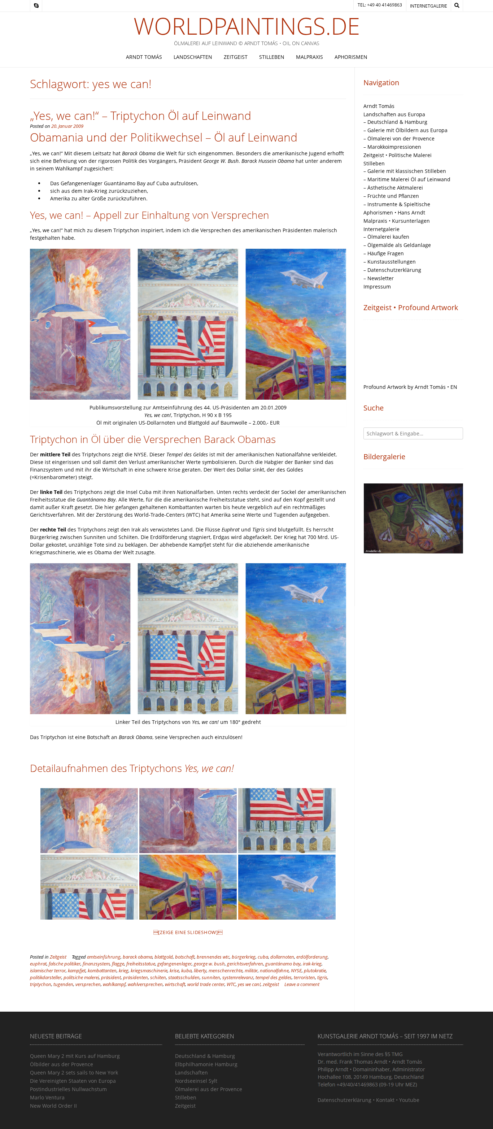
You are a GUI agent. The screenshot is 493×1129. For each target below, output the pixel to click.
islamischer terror (48, 971)
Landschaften (193, 56)
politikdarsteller (45, 977)
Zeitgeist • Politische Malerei (397, 155)
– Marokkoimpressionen (392, 146)
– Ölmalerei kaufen (386, 236)
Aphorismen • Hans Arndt (394, 212)
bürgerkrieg (244, 957)
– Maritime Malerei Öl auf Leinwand (406, 179)
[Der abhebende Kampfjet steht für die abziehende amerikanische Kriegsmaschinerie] (287, 887)
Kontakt (385, 1100)
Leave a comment (301, 984)
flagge (118, 964)
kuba (186, 971)
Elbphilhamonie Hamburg (206, 1064)
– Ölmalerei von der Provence (399, 138)
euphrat (38, 964)
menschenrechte (226, 971)
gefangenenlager (174, 964)
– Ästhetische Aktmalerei (393, 187)
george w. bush (209, 964)
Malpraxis (309, 56)
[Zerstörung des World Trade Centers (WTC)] (89, 820)
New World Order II (53, 1105)
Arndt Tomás (144, 56)
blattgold (163, 957)
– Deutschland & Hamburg (395, 121)
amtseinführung (104, 957)
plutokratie (315, 971)
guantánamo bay (283, 964)
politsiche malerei (81, 977)
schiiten (158, 977)
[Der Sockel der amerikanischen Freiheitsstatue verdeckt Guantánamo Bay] (188, 820)
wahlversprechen (145, 984)
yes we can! (249, 984)
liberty (200, 971)
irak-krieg (312, 964)
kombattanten (102, 971)
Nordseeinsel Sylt (196, 1080)
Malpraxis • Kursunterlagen (396, 220)
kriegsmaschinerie (149, 971)
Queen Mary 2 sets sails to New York (74, 1072)
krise (174, 971)
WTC (231, 984)
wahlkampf (114, 984)
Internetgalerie (428, 6)
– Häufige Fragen (383, 253)
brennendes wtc (213, 957)
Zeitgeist (236, 56)
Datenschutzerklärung (344, 1100)
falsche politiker (64, 964)
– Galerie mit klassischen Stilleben (404, 171)
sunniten (211, 977)
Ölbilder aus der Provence (61, 1064)
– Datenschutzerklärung (392, 269)
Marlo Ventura (47, 1097)
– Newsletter (378, 278)
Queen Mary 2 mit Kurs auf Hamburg (75, 1055)
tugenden (63, 984)
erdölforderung (312, 957)
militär (251, 971)
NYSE (296, 971)
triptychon (40, 984)
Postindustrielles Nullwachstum (68, 1089)
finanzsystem (96, 964)
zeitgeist (271, 984)
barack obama (137, 957)
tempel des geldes (274, 977)
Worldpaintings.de (247, 26)
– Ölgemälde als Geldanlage (397, 245)
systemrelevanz (237, 977)
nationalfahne (274, 971)
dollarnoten (282, 957)
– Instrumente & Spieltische (396, 204)
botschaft (185, 957)
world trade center (205, 984)
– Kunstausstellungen (389, 261)
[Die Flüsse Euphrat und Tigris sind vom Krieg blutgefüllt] (188, 887)
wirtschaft (175, 984)
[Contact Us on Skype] (36, 6)
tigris (322, 977)
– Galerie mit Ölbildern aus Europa (405, 130)
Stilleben (271, 56)
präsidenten (135, 977)
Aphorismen (351, 56)
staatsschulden (184, 977)
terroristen (304, 977)
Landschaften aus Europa (394, 114)
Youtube (409, 1100)
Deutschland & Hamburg (205, 1055)
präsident (111, 977)
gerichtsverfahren (245, 964)
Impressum (377, 286)
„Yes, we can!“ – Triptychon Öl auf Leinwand (140, 115)
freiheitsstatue (140, 964)
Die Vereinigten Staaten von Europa (73, 1080)
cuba (263, 957)
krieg (123, 971)
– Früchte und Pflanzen (391, 195)
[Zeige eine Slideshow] (188, 932)
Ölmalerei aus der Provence (208, 1089)
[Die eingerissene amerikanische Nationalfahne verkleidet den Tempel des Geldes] (89, 887)
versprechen (88, 984)
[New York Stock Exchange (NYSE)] (287, 820)
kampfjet (77, 971)
